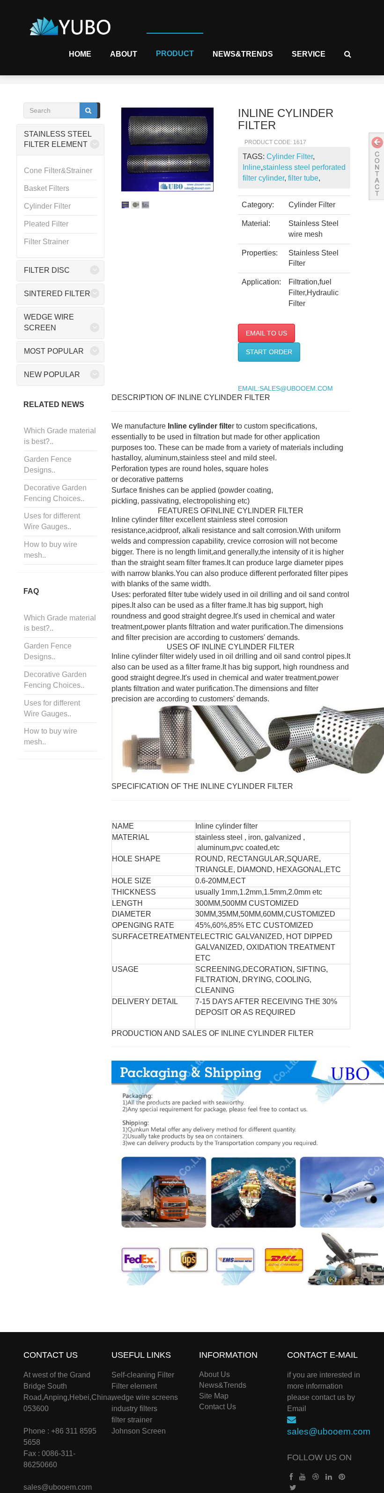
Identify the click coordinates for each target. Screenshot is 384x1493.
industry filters (134, 1409)
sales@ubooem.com (57, 1487)
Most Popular (54, 351)
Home (80, 54)
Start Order (269, 352)
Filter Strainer (46, 242)
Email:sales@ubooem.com (285, 388)
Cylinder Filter (47, 206)
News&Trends (243, 54)
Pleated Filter (46, 224)
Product (175, 54)
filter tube (302, 178)
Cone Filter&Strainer (58, 171)
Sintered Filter (57, 294)
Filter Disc (47, 270)
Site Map (214, 1396)
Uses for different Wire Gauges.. (52, 521)
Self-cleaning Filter (142, 1375)
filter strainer (131, 1420)
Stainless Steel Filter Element (57, 139)
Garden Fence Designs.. (48, 464)
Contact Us (217, 1407)
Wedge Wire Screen (49, 322)
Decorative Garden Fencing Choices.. (55, 493)
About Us (214, 1374)
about (123, 54)
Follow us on (319, 1457)
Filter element (134, 1386)
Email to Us (266, 333)
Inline (252, 167)
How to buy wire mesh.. (50, 549)
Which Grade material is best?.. (60, 436)
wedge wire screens (144, 1397)
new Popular (52, 375)
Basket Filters (46, 188)
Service (308, 54)
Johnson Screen (138, 1431)
